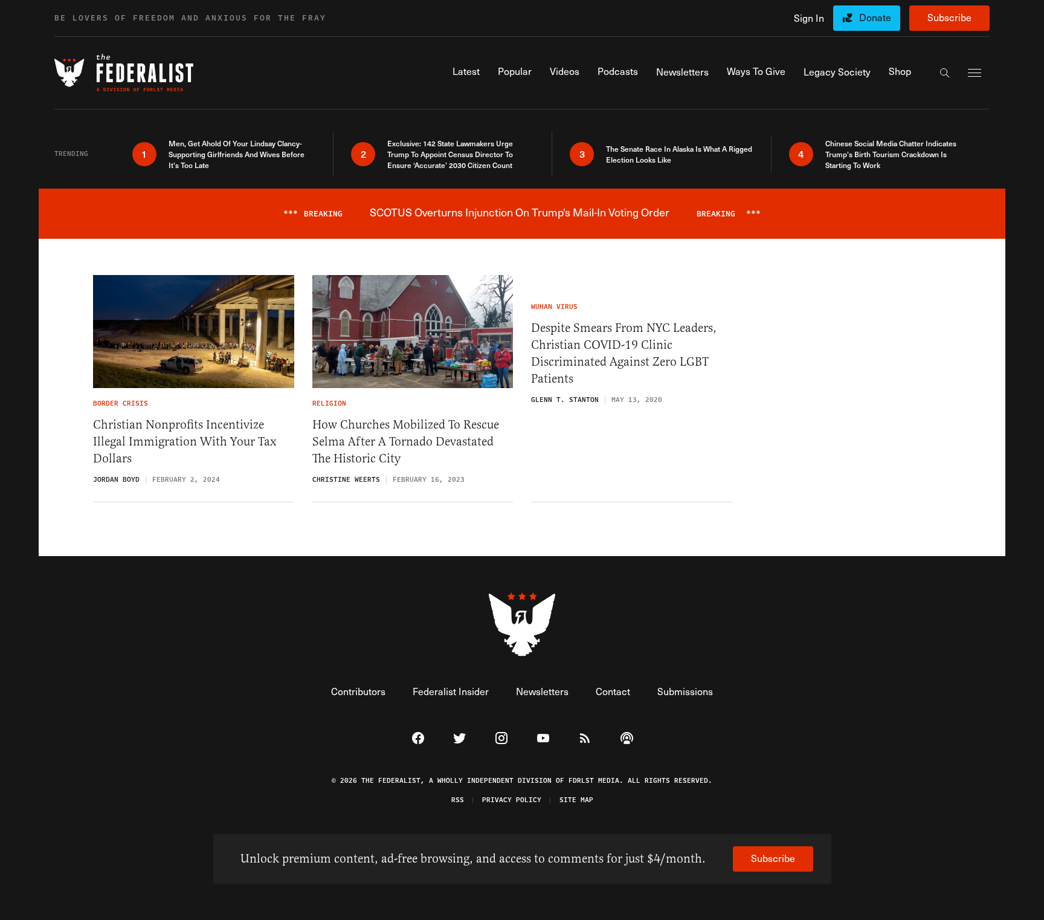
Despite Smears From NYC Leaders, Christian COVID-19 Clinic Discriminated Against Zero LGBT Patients (624, 353)
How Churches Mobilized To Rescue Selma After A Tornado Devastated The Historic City (405, 441)
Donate (875, 17)
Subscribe (949, 17)
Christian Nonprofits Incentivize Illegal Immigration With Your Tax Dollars (185, 441)
